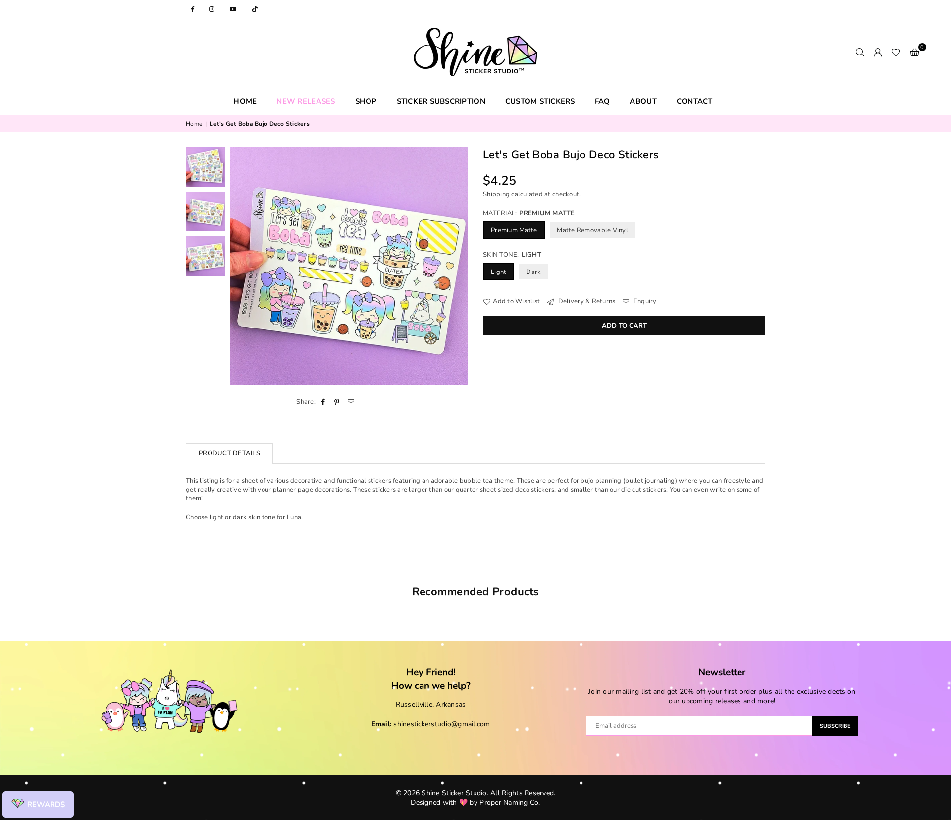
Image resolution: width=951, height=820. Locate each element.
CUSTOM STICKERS (540, 101)
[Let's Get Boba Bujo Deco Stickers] (205, 167)
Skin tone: (512, 254)
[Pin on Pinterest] (337, 401)
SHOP (366, 101)
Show (38, 804)
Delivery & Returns (585, 301)
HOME (245, 101)
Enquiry (644, 301)
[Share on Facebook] (323, 401)
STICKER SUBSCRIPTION (441, 101)
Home (194, 124)
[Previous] (244, 266)
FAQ (602, 101)
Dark (533, 272)
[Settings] (878, 52)
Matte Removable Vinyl (592, 230)
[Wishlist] (896, 52)
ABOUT (643, 101)
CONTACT (695, 101)
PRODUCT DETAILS (229, 453)
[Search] (860, 52)
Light (498, 272)
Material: (529, 213)
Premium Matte (514, 230)
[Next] (454, 266)
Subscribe (835, 726)
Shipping (496, 194)
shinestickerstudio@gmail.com (441, 724)
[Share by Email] (351, 401)
